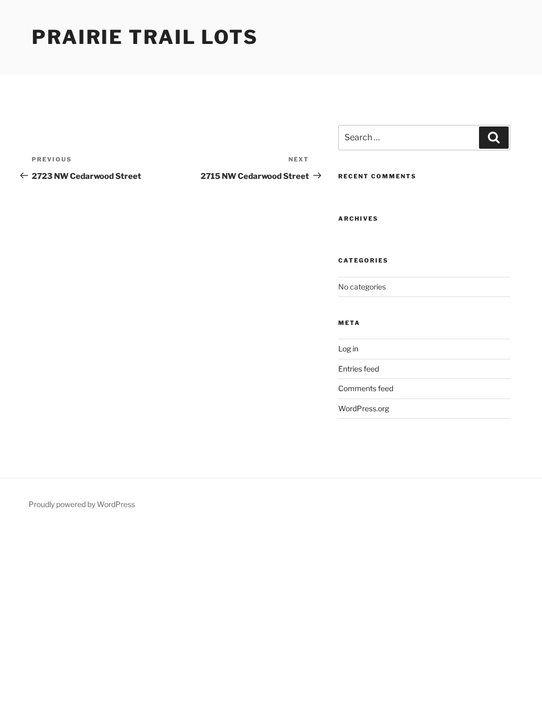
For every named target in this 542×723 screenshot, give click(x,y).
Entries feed (358, 368)
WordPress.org (363, 408)
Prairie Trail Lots (145, 37)
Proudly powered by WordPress (82, 504)
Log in (348, 348)
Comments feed (365, 388)
